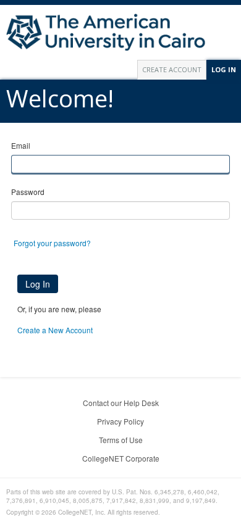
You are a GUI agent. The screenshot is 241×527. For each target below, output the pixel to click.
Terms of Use (121, 439)
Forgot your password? (52, 243)
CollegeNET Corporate (120, 458)
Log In (223, 69)
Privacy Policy (120, 421)
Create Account (171, 69)
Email (20, 145)
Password (27, 191)
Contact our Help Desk (121, 402)
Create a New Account (55, 330)
